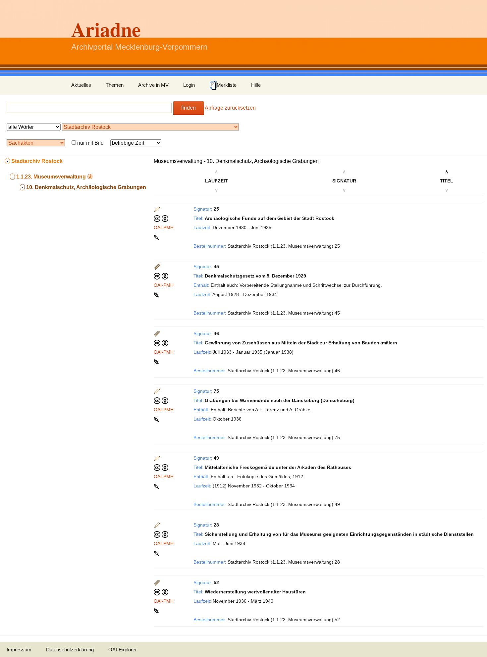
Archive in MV (153, 85)
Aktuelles (81, 85)
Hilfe (256, 85)
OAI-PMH (164, 227)
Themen (115, 85)
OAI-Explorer (122, 649)
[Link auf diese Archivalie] (157, 236)
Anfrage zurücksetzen (230, 108)
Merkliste (227, 85)
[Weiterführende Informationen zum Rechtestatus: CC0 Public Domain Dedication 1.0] (161, 218)
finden (188, 108)
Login (189, 85)
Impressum (19, 649)
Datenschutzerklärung (70, 649)
